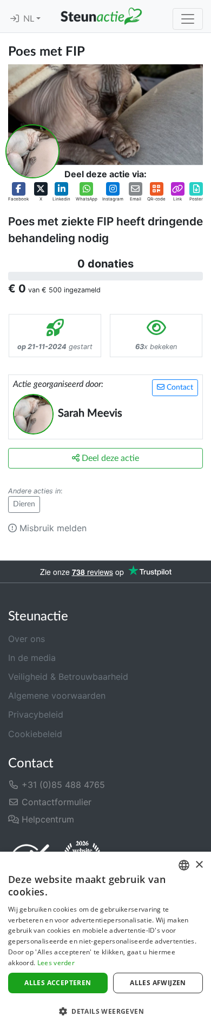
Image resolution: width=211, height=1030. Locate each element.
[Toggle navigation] (188, 19)
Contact (178, 387)
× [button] (199, 865)
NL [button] (29, 19)
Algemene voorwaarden (57, 695)
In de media (32, 657)
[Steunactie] (101, 16)
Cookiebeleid (35, 733)
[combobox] (184, 865)
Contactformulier (55, 802)
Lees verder (56, 962)
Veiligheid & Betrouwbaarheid (68, 676)
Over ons (26, 638)
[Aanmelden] (14, 19)
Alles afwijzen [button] (158, 982)
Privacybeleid (35, 714)
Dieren (24, 504)
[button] (18, 192)
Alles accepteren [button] (57, 982)
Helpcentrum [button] (46, 819)
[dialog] (105, 941)
